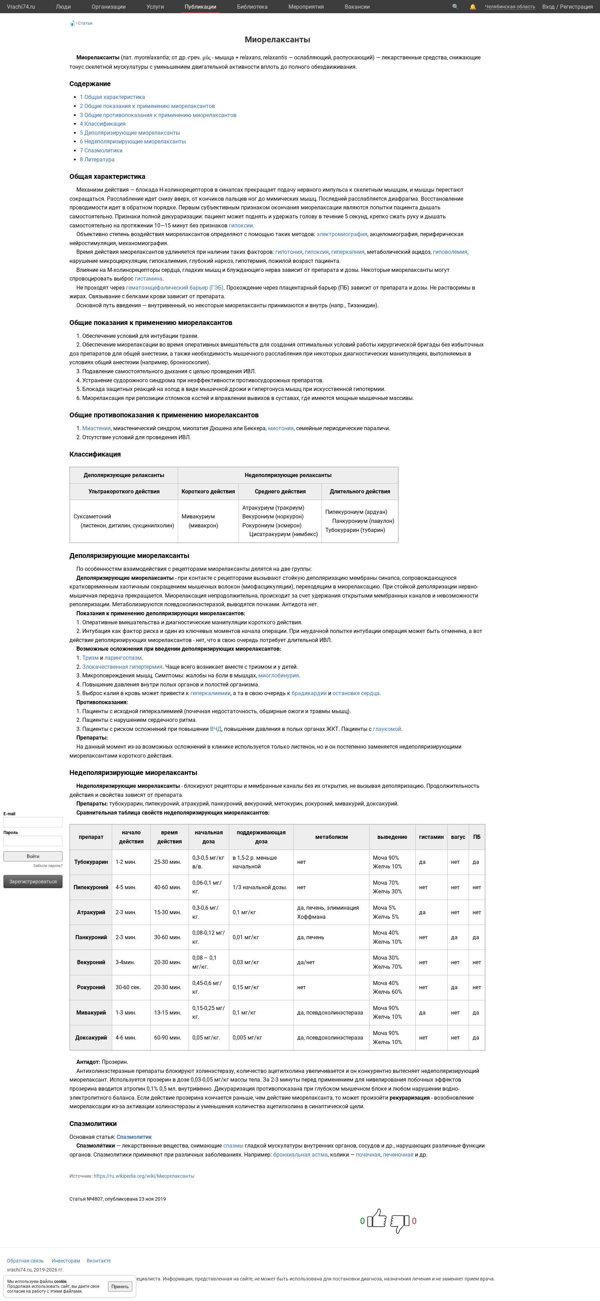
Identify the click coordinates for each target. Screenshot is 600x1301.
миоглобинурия (278, 675)
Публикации (200, 6)
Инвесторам (66, 1261)
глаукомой (387, 729)
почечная (368, 1154)
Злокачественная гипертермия (122, 667)
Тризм (90, 657)
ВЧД (216, 729)
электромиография (342, 234)
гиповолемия (450, 252)
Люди (63, 6)
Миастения (96, 428)
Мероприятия (306, 6)
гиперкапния (348, 252)
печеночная (398, 1154)
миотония (281, 428)
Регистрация (576, 6)
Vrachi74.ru (21, 6)
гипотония (288, 252)
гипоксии (241, 225)
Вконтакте (99, 1261)
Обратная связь (25, 1261)
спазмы (233, 1145)
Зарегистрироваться (33, 881)
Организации (109, 6)
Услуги (155, 6)
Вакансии (357, 6)
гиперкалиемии (210, 693)
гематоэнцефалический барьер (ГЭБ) (175, 287)
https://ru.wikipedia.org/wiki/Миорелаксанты (144, 1176)
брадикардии (309, 693)
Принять (120, 1286)
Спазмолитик (134, 1137)
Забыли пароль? (47, 866)
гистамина (148, 278)
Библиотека (252, 6)
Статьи (85, 23)
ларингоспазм (123, 657)
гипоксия (317, 252)
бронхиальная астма (300, 1154)
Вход (548, 6)
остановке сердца (356, 693)
